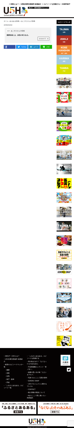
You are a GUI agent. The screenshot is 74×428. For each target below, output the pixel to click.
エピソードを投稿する (51, 4)
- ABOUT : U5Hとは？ (11, 356)
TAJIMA (64, 30)
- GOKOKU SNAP (33, 381)
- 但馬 (7, 376)
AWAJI (64, 40)
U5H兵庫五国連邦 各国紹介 (31, 4)
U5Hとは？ (15, 4)
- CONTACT (31, 389)
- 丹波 (7, 382)
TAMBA (64, 69)
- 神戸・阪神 (9, 379)
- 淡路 (7, 373)
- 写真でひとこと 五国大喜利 (37, 378)
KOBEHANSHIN (64, 50)
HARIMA (64, 59)
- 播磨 (7, 370)
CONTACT (66, 4)
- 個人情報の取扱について (36, 392)
